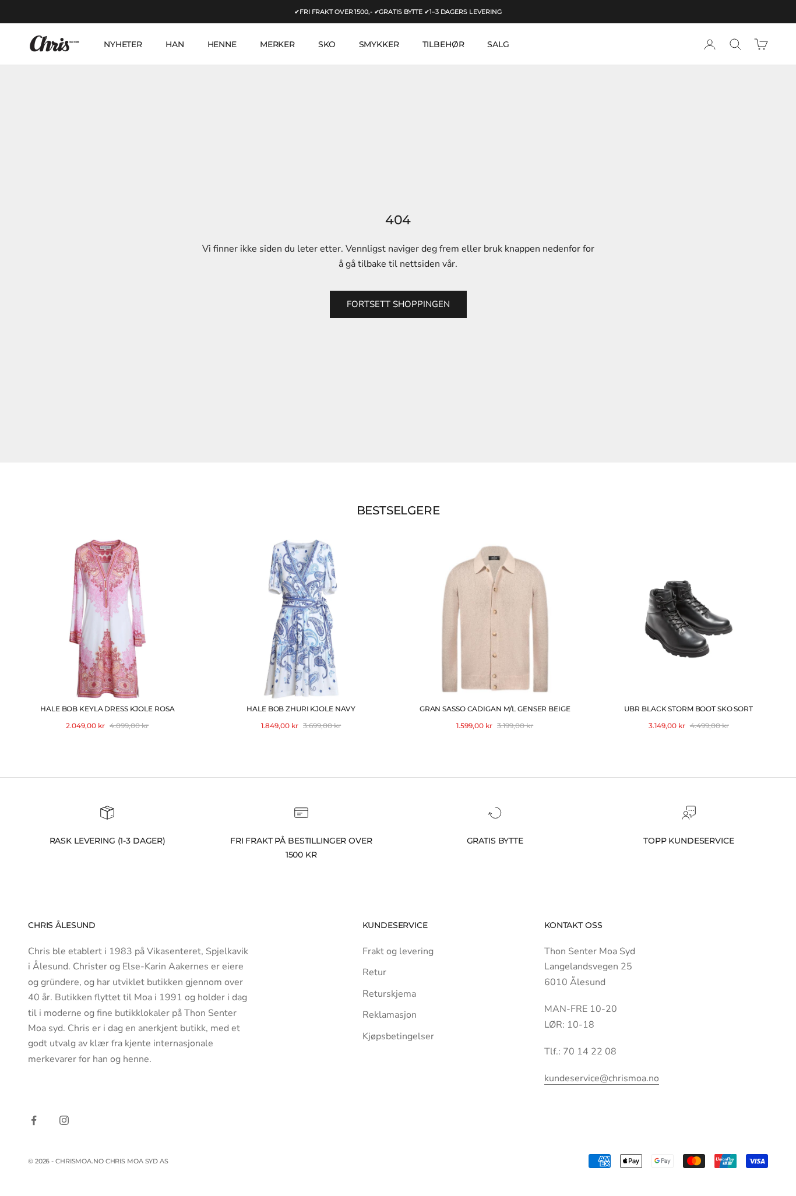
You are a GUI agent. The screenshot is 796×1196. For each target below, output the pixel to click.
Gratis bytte (495, 840)
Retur (374, 972)
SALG (498, 44)
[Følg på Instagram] (64, 1120)
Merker (277, 44)
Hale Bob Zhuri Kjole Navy (300, 708)
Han (174, 44)
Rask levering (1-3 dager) (107, 840)
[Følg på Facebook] (34, 1120)
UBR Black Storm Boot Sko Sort (688, 708)
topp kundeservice (688, 840)
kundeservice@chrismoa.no (601, 1078)
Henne (222, 44)
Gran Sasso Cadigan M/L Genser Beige (495, 708)
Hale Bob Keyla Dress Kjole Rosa (107, 708)
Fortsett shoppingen (398, 304)
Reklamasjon (389, 1014)
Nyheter (123, 44)
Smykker (379, 44)
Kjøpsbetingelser (398, 1036)
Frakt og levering (398, 951)
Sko (327, 44)
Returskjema (389, 993)
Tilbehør (443, 44)
